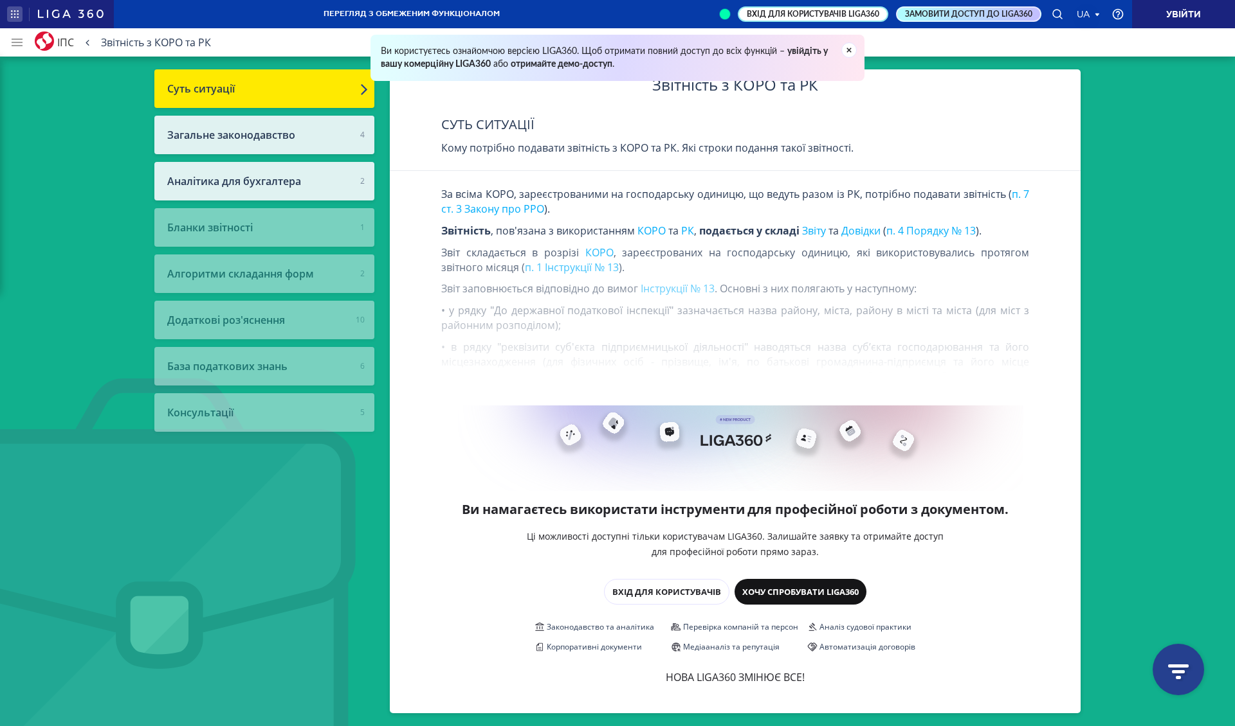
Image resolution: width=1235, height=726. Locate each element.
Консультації (200, 412)
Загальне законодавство (231, 135)
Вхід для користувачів (666, 592)
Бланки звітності (210, 227)
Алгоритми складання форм (240, 274)
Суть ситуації (201, 89)
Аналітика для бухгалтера (234, 181)
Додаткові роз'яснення (226, 320)
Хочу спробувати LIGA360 (800, 592)
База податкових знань (227, 366)
